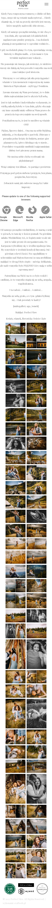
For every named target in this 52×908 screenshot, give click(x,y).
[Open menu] (46, 4)
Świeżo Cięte (39, 318)
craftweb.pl (20, 903)
